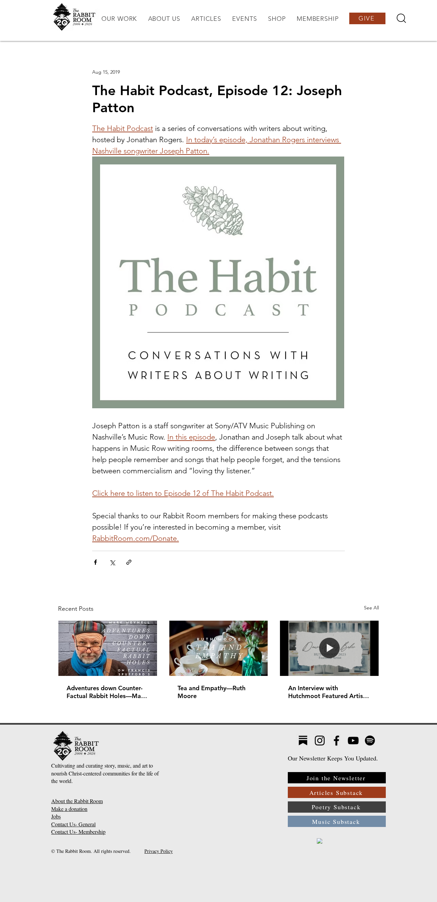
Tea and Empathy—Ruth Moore (211, 692)
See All (371, 608)
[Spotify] (370, 740)
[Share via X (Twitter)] (112, 562)
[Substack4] (303, 740)
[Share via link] (129, 562)
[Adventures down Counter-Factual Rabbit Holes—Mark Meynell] (107, 648)
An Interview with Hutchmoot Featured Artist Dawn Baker (326, 692)
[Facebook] (336, 740)
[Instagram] (319, 740)
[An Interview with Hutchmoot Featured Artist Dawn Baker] (329, 648)
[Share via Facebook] (95, 562)
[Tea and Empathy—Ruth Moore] (218, 648)
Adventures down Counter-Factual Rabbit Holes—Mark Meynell (107, 692)
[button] (119, 19)
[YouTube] (353, 740)
